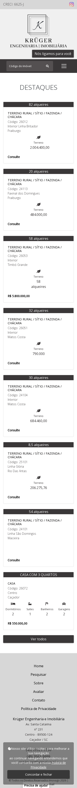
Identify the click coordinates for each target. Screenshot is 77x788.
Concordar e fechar (38, 774)
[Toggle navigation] (64, 66)
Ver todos (38, 639)
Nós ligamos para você (53, 53)
